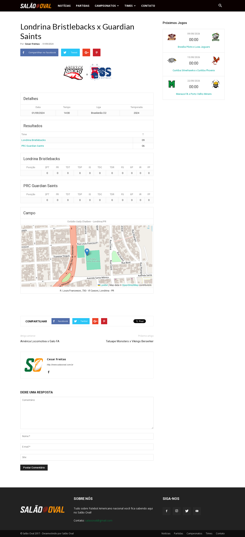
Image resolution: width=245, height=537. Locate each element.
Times (128, 5)
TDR (112, 167)
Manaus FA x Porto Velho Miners (194, 94)
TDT (68, 167)
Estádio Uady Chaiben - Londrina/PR (87, 221)
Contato (148, 5)
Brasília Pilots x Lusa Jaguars (194, 46)
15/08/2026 (193, 57)
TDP (80, 167)
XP (131, 167)
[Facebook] (50, 372)
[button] (220, 5)
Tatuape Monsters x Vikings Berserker (130, 341)
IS (90, 167)
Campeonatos (105, 5)
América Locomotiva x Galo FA (39, 341)
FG (122, 167)
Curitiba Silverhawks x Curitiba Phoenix (194, 70)
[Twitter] (187, 511)
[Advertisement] (87, 303)
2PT (47, 167)
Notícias (64, 5)
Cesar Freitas (32, 43)
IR (140, 167)
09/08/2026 (193, 33)
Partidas (82, 5)
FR (57, 167)
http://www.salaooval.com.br (60, 364)
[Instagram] (176, 511)
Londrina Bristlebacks (33, 140)
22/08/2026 (193, 80)
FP (149, 167)
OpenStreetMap (130, 285)
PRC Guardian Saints (32, 145)
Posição (30, 167)
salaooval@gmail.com (98, 520)
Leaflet (104, 285)
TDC (100, 167)
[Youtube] (197, 511)
